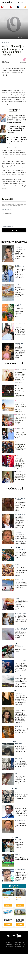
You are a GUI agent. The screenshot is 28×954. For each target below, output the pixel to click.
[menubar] (22, 2)
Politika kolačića (19, 946)
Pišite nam (8, 942)
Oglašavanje (9, 946)
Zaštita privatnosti (20, 944)
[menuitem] (21, 2)
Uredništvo (9, 944)
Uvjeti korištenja (19, 942)
